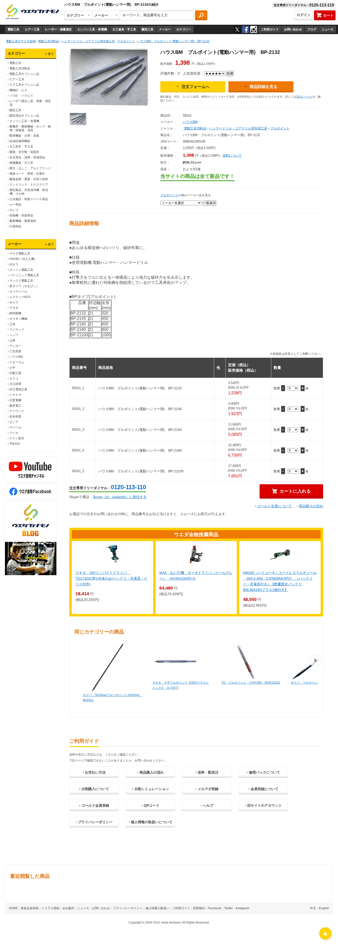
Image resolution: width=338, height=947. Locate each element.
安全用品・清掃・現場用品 (27, 157)
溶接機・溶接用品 (21, 215)
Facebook (214, 908)
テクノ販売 (16, 438)
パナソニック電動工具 (24, 275)
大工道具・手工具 (124, 29)
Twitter (228, 908)
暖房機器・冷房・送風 (24, 135)
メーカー (165, 29)
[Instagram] (253, 29)
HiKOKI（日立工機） (23, 259)
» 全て (49, 54)
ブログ (311, 29)
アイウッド (16, 411)
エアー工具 (32, 29)
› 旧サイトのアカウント (263, 805)
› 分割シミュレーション (150, 789)
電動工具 (13, 29)
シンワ (13, 335)
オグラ (13, 302)
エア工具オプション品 (24, 84)
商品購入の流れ (311, 506)
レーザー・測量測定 (58, 29)
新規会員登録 (30, 908)
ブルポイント (280, 128)
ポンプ (13, 210)
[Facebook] (245, 29)
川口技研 (15, 384)
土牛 (12, 367)
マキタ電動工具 (19, 253)
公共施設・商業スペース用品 (28, 199)
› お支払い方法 (94, 772)
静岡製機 (15, 313)
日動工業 (15, 373)
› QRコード (150, 805)
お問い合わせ (293, 29)
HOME (13, 908)
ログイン (304, 15)
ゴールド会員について (274, 506)
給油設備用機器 (19, 141)
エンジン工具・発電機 (92, 29)
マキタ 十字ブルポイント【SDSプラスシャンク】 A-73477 (180, 685)
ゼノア (13, 422)
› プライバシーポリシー (94, 822)
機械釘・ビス (18, 90)
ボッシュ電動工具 (21, 270)
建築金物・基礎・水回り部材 (28, 179)
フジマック (16, 329)
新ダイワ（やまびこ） (24, 286)
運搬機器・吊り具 (21, 163)
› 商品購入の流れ (150, 772)
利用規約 (199, 908)
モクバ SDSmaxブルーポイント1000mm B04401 (112, 697)
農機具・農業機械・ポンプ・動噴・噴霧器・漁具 (30, 128)
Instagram (242, 908)
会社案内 (68, 908)
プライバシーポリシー (128, 908)
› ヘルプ (207, 805)
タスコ (13, 378)
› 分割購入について (94, 789)
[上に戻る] (325, 938)
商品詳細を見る (263, 86)
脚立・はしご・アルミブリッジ (30, 168)
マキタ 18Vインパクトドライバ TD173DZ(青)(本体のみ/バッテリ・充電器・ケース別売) (111, 578)
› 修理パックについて (263, 772)
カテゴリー (183, 29)
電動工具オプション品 (24, 74)
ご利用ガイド (270, 29)
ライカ (13, 433)
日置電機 (15, 400)
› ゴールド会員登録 (94, 805)
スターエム (16, 362)
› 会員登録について (263, 789)
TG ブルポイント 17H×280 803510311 (250, 682)
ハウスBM (16, 356)
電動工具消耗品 (19, 68)
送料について (232, 155)
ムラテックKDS (19, 297)
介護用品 (15, 226)
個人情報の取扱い (157, 908)
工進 (12, 324)
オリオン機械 (18, 318)
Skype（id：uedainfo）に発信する (119, 497)
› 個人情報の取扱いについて (150, 822)
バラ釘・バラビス (21, 95)
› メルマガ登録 (206, 789)
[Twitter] (237, 29)
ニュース (328, 29)
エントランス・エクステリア (28, 184)
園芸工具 (147, 29)
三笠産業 (15, 351)
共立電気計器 (18, 389)
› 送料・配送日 (206, 772)
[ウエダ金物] (32, 11)
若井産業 (15, 416)
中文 (313, 908)
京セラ (13, 264)
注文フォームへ (195, 86)
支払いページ (304, 96)
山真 (12, 340)
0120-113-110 (128, 487)
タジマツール (18, 291)
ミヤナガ (15, 395)
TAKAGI (14, 443)
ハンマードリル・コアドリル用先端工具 (238, 128)
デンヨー (15, 346)
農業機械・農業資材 (22, 221)
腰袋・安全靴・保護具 (24, 152)
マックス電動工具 (21, 280)
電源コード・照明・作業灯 (27, 173)
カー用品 (15, 204)
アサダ (13, 308)
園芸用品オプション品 (24, 115)
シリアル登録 (50, 908)
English (324, 908)
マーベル (15, 427)
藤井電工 (15, 405)
